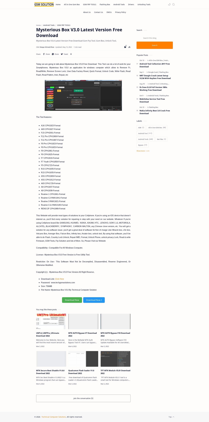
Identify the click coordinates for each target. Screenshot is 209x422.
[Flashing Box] (163, 72)
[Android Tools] (169, 60)
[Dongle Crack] (153, 72)
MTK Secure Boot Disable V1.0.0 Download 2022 (50, 371)
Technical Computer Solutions (54, 417)
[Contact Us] (98, 12)
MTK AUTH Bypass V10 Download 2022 (115, 334)
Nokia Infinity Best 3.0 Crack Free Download (155, 112)
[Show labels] (143, 151)
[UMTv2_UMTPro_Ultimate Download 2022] (51, 321)
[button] (169, 4)
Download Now (72, 300)
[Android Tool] (154, 84)
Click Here (59, 279)
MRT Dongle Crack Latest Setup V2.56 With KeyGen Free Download (155, 77)
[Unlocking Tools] (166, 84)
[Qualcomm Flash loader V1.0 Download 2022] (83, 359)
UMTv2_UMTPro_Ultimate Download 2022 (47, 334)
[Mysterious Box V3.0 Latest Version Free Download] (83, 95)
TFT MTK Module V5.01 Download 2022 (115, 371)
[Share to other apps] (71, 54)
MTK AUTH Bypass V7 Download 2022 (82, 334)
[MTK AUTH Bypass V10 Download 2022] (115, 321)
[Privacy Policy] (120, 12)
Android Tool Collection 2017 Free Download (155, 65)
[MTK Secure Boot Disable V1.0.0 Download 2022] (51, 359)
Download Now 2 (94, 300)
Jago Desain (98, 417)
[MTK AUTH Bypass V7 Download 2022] (83, 321)
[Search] (173, 4)
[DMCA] (109, 12)
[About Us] (87, 12)
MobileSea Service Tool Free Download (152, 100)
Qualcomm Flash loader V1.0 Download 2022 (81, 371)
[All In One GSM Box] (156, 60)
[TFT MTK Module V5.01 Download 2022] (115, 359)
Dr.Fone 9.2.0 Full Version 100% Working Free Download (153, 88)
